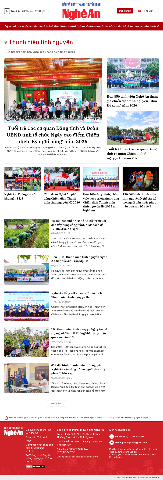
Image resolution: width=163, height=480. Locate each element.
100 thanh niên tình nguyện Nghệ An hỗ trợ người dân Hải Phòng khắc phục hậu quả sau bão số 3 (79, 333)
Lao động (118, 26)
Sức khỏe (109, 26)
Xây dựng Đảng (31, 26)
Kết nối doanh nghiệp (95, 26)
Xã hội (56, 26)
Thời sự (20, 26)
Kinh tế (42, 26)
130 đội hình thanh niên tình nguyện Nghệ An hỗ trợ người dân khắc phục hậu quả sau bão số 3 (139, 200)
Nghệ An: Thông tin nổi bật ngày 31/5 (20, 196)
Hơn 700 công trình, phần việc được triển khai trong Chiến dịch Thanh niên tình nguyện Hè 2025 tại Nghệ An (101, 202)
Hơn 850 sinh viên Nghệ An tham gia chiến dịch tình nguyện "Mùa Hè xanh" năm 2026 (132, 100)
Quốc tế (49, 26)
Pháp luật (72, 26)
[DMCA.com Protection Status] (40, 466)
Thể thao (81, 26)
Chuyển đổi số (156, 26)
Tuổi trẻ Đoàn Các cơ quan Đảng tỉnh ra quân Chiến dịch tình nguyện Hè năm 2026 (131, 153)
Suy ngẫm (144, 26)
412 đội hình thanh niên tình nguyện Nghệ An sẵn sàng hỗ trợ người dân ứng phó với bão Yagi (78, 369)
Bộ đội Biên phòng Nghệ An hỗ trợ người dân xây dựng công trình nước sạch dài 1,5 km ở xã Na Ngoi (78, 224)
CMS (131, 477)
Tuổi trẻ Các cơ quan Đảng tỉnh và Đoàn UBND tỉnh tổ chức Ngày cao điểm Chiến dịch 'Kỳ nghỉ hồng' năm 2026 (53, 134)
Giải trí (126, 26)
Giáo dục (63, 26)
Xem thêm (56, 403)
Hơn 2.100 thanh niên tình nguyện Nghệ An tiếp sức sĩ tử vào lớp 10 (79, 259)
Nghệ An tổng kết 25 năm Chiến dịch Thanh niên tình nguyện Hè (76, 295)
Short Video (134, 26)
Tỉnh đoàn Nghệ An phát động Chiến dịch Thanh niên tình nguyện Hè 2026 (62, 198)
